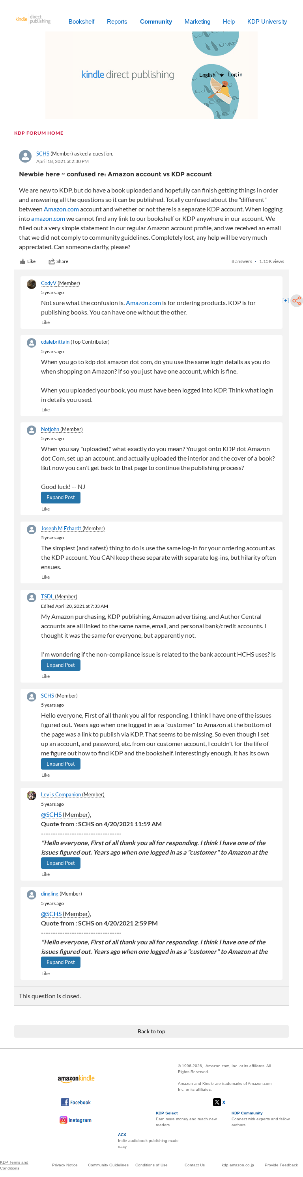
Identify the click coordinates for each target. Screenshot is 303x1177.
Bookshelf (81, 21)
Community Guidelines (108, 1165)
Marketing (197, 21)
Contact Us (195, 1165)
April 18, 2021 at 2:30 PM (62, 161)
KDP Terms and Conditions (14, 1165)
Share (62, 261)
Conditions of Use (151, 1165)
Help (229, 21)
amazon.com (48, 218)
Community (156, 21)
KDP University (267, 21)
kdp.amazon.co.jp (238, 1165)
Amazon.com (61, 209)
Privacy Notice (65, 1165)
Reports (117, 21)
